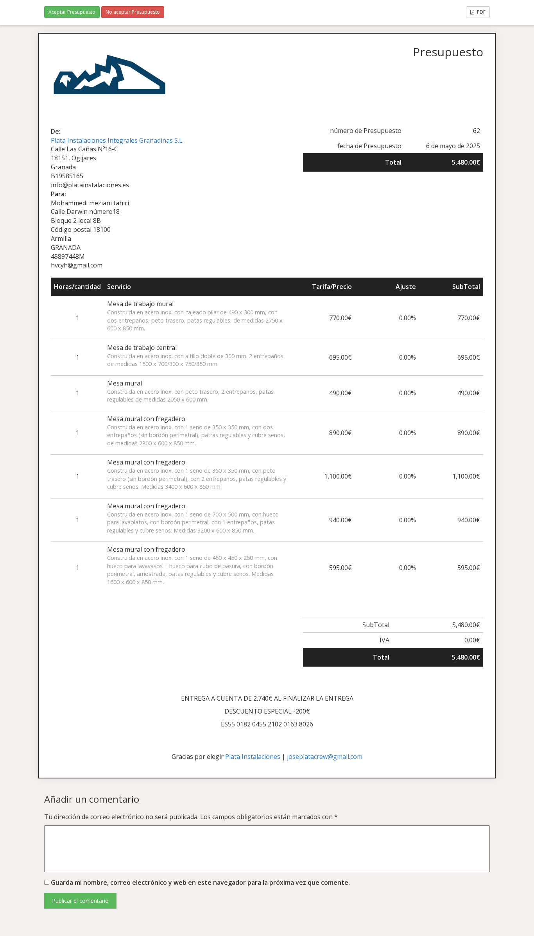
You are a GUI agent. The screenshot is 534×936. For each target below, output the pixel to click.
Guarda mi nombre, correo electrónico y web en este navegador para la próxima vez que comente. (200, 882)
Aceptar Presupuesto (71, 12)
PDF (481, 12)
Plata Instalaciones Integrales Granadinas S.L (117, 140)
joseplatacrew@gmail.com (324, 756)
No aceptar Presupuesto (133, 12)
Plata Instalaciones (252, 756)
